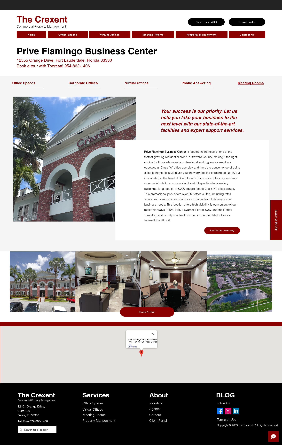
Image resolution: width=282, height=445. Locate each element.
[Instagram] (228, 411)
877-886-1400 (39, 421)
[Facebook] (220, 411)
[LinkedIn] (236, 411)
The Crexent (42, 19)
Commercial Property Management (41, 26)
